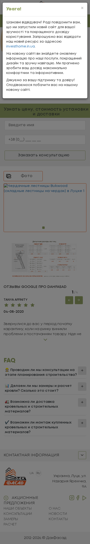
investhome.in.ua (20, 46)
